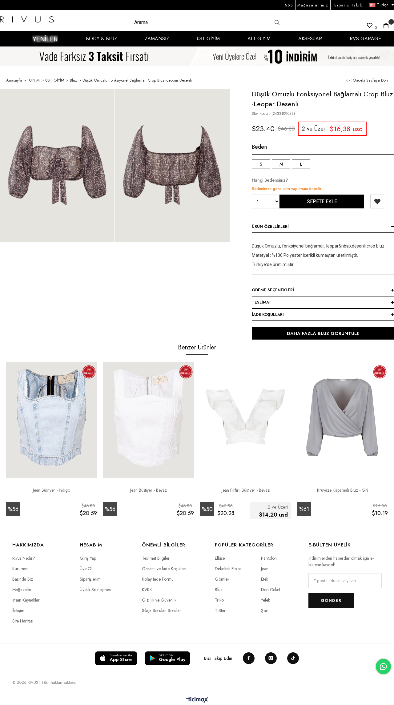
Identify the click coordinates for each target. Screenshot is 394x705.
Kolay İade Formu (158, 579)
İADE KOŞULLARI (268, 314)
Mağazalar (21, 589)
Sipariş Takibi (349, 5)
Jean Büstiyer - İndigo (51, 490)
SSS (289, 5)
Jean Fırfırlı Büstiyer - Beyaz (246, 490)
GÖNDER (331, 600)
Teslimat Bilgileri (156, 558)
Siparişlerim (90, 579)
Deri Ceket (270, 589)
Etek (264, 579)
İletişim (18, 610)
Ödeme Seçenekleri (273, 290)
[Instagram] (271, 658)
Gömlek (222, 579)
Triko (219, 600)
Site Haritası (22, 621)
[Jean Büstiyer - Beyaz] (148, 417)
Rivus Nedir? (23, 558)
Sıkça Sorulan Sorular (161, 610)
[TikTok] (293, 658)
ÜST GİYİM (208, 38)
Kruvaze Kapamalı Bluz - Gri (342, 490)
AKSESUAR (310, 38)
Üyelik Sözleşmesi (95, 589)
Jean (264, 569)
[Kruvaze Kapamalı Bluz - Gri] (342, 417)
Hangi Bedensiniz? (270, 180)
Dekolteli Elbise (228, 569)
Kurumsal (20, 569)
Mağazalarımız (312, 5)
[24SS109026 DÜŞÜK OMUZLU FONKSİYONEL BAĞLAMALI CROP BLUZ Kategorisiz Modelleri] (57, 165)
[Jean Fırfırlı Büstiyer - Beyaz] (245, 417)
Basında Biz (22, 579)
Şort (264, 610)
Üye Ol (86, 569)
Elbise (220, 558)
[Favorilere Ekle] (377, 201)
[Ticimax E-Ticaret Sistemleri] (197, 700)
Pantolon (269, 558)
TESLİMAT (261, 302)
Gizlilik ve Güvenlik (159, 600)
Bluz (219, 589)
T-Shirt (221, 610)
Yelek (265, 600)
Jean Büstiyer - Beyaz (148, 490)
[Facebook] (249, 658)
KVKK (147, 589)
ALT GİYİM (259, 38)
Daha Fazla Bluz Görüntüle (323, 333)
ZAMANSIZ (157, 38)
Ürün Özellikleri (270, 226)
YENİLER (45, 38)
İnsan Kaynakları (26, 600)
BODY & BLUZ (101, 38)
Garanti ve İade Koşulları (164, 569)
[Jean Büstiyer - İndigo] (51, 417)
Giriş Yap (88, 558)
